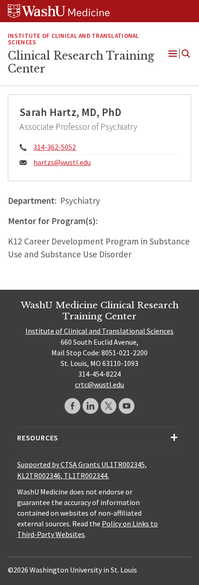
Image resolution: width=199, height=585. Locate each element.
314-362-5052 (54, 147)
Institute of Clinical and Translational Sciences (73, 39)
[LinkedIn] (90, 406)
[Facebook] (72, 406)
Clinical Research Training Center (81, 62)
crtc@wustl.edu (99, 384)
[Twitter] (108, 406)
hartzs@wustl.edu (62, 162)
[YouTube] (126, 406)
